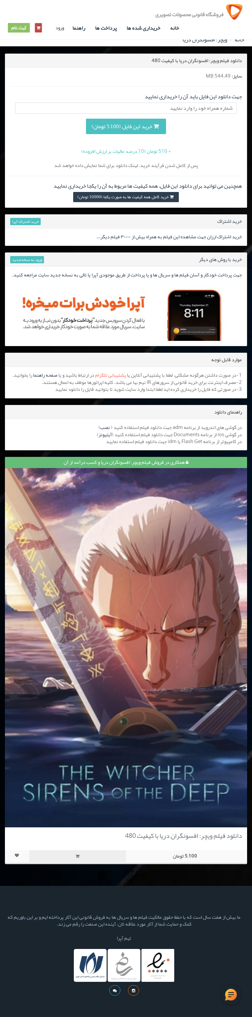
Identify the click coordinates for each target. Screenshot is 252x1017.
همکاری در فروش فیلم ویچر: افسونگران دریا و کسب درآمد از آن (125, 462)
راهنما (79, 28)
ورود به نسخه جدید (27, 259)
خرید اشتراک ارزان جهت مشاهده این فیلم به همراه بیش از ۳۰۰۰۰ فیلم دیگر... (169, 237)
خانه (174, 28)
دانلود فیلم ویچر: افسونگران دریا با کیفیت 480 (183, 835)
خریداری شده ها (143, 28)
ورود (59, 28)
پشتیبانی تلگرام (110, 375)
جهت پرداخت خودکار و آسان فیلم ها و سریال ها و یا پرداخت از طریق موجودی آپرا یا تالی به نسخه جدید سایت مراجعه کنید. (127, 275)
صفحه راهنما (45, 375)
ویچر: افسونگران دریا (204, 39)
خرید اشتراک (229, 221)
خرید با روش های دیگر (220, 259)
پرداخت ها (106, 28)
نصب (105, 427)
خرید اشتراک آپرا (25, 221)
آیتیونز (105, 434)
